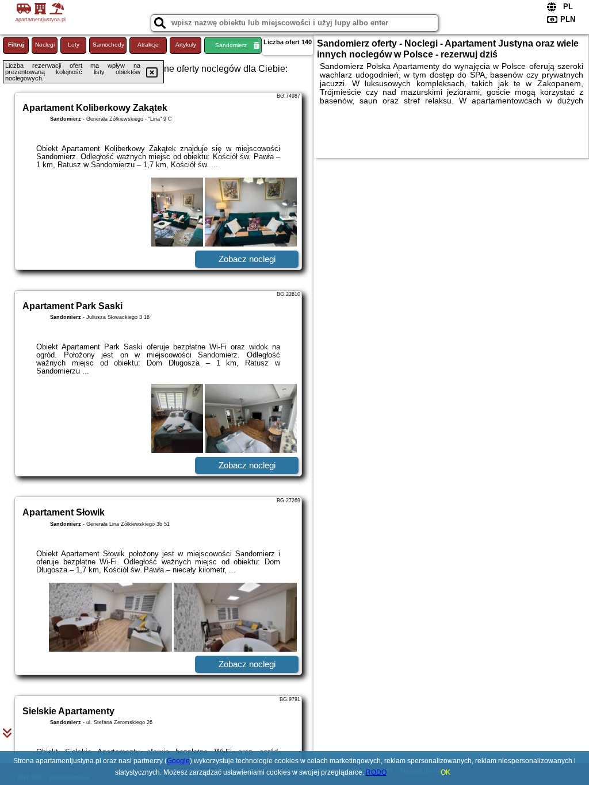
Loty (73, 44)
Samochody (108, 44)
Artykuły (185, 44)
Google (178, 761)
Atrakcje (148, 44)
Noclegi (45, 44)
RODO (376, 772)
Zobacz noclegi (247, 259)
